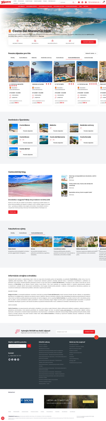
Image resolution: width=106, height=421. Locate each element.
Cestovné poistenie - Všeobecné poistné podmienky (51, 354)
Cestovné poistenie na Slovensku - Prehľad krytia (50, 371)
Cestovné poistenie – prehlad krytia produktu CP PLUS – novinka (51, 365)
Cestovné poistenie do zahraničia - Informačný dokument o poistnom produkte (53, 357)
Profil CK (71, 354)
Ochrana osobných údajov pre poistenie (48, 379)
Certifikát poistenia (73, 344)
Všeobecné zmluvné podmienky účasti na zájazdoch (51, 350)
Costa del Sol (25, 149)
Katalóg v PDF (72, 360)
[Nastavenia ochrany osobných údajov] (2, 418)
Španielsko (14, 87)
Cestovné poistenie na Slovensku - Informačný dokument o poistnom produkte (52, 369)
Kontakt (11, 353)
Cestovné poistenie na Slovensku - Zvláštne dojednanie (51, 373)
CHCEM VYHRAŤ (89, 332)
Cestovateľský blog (17, 172)
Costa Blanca (25, 125)
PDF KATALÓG (21, 1)
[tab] (12, 57)
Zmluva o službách (43, 346)
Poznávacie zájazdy (71, 6)
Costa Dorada (85, 137)
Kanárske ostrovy (87, 125)
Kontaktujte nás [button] (94, 2)
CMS (93, 416)
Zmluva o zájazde (43, 344)
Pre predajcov (51, 1)
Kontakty (16, 3)
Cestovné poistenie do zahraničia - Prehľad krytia (50, 360)
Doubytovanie (29, 1)
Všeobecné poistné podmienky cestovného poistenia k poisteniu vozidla (51, 376)
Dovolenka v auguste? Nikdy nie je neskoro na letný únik (29, 200)
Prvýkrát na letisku (73, 350)
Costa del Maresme (57, 137)
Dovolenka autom (59, 6)
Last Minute (22, 3)
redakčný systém (85, 416)
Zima (80, 6)
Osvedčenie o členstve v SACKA (76, 346)
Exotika (86, 6)
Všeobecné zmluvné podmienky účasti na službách (50, 352)
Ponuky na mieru (38, 1)
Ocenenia (71, 356)
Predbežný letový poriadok (75, 362)
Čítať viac (13, 212)
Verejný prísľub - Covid (44, 383)
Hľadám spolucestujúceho (75, 352)
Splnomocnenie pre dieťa (75, 348)
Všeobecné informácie (44, 348)
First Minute (64, 411)
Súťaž (15, 1)
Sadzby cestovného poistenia (46, 362)
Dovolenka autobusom (45, 6)
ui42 (83, 417)
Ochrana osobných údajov (45, 381)
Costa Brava (24, 137)
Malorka (53, 125)
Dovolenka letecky (31, 6)
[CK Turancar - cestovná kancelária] (6, 2)
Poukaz (45, 1)
